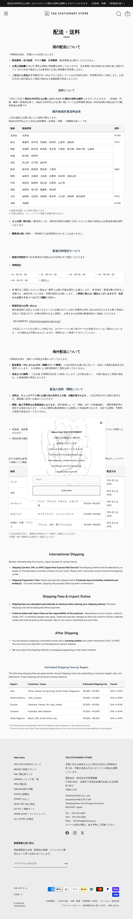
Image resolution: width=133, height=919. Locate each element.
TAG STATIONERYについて (27, 764)
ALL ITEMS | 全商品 (23, 819)
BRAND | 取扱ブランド (25, 769)
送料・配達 (75, 901)
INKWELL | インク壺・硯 (26, 779)
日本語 (17, 894)
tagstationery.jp (87, 821)
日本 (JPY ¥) (19, 888)
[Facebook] (67, 832)
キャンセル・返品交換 (109, 901)
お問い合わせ (113, 905)
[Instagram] (75, 832)
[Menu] (6, 13)
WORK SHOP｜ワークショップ (29, 814)
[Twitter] (82, 832)
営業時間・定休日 (90, 901)
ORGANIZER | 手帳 (23, 789)
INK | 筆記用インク (23, 774)
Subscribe (66, 490)
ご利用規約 (50, 901)
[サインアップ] (66, 863)
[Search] (119, 14)
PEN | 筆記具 (20, 784)
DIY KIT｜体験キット (24, 809)
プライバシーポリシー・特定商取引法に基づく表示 (83, 905)
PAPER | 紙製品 (21, 794)
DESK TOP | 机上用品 (24, 804)
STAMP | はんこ (21, 799)
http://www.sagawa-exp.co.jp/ (44, 321)
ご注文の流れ (63, 901)
